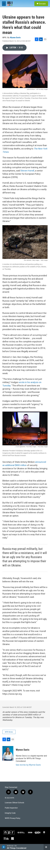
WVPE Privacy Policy (12, 818)
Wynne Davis (15, 37)
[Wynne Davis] (7, 753)
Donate (42, 4)
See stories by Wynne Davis (28, 764)
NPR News (9, 732)
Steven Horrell (27, 170)
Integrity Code (10, 813)
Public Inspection (11, 808)
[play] (3, 847)
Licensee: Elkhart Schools (14, 803)
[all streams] (47, 847)
